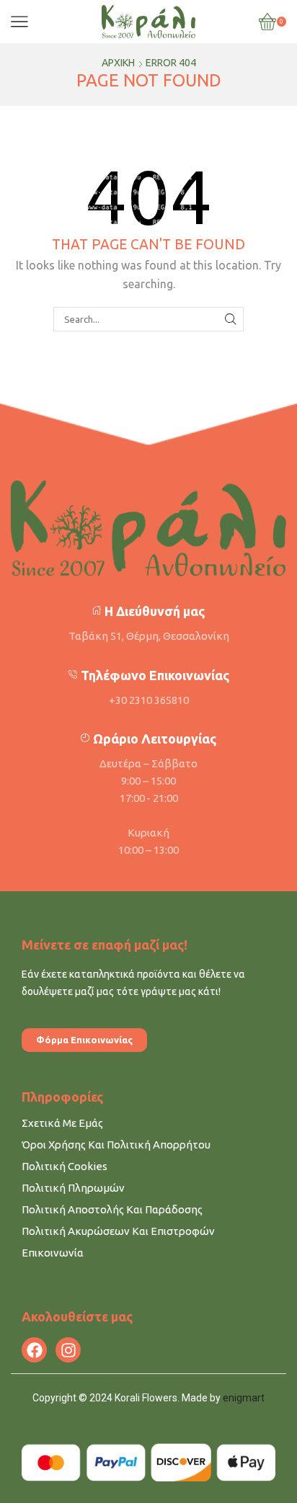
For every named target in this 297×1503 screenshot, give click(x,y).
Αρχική (118, 63)
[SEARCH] (230, 319)
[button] (84, 1040)
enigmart (244, 1398)
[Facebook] (34, 1349)
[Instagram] (68, 1349)
